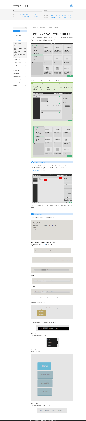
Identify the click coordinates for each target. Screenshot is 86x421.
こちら (53, 80)
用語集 (72, 6)
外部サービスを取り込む (18, 57)
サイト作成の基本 (17, 35)
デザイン (15, 37)
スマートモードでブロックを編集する (50, 27)
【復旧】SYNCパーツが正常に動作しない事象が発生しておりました (61, 17)
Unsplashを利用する (17, 82)
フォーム (15, 65)
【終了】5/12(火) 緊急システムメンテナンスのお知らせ (28, 14)
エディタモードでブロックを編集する (20, 52)
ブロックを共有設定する (18, 46)
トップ (32, 27)
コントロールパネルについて (19, 80)
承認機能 (15, 85)
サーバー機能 (16, 73)
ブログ (14, 68)
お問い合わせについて (18, 76)
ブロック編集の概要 (18, 43)
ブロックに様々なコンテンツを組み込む (20, 55)
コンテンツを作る (38, 27)
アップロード (16, 70)
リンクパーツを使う (36, 170)
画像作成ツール (16, 59)
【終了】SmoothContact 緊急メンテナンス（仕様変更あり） (29, 16)
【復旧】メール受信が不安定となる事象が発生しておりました (60, 15)
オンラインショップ (17, 62)
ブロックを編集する (18, 45)
